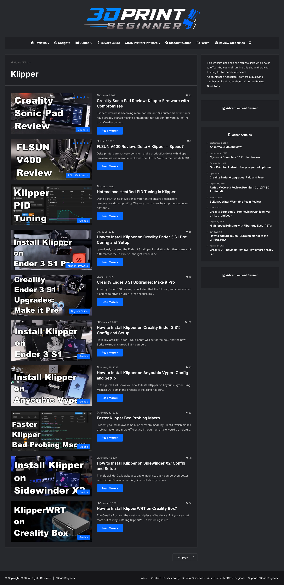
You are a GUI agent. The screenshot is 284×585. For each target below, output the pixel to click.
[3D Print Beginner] (142, 18)
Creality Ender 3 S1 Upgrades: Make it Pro (136, 282)
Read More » (110, 130)
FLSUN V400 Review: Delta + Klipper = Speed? (140, 146)
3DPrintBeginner (65, 578)
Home (17, 62)
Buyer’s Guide (110, 43)
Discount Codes (179, 43)
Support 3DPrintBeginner (263, 578)
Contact (156, 578)
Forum (204, 43)
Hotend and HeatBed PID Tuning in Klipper (136, 191)
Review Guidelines (231, 43)
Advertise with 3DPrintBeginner (226, 578)
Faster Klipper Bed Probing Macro (128, 418)
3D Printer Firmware (143, 43)
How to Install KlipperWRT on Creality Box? (137, 508)
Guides (84, 43)
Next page (182, 557)
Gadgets (63, 43)
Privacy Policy (171, 578)
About (145, 578)
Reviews (40, 43)
